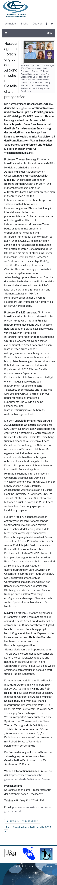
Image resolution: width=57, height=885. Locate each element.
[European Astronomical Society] (28, 853)
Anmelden (11, 24)
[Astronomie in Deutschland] (46, 853)
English (25, 24)
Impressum (34, 866)
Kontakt (49, 866)
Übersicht (18, 866)
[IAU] (11, 853)
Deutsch (37, 24)
